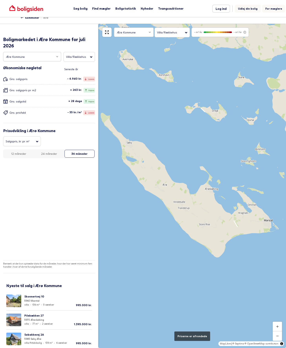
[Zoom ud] (277, 336)
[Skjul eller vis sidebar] (107, 32)
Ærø (45, 17)
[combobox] (32, 56)
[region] (192, 186)
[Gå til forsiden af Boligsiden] (26, 8)
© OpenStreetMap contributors (262, 343)
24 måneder (49, 153)
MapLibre (225, 343)
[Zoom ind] (277, 326)
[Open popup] (57, 57)
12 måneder (18, 153)
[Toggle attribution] (281, 343)
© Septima (238, 343)
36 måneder (79, 153)
